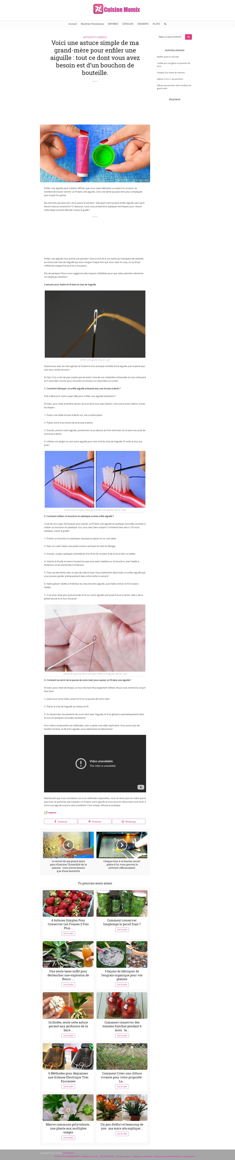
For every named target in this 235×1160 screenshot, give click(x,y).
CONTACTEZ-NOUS (107, 1156)
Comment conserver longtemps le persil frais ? (122, 922)
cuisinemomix (68, 1153)
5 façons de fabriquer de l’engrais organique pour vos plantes (122, 975)
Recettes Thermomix (92, 23)
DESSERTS (143, 23)
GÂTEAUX (127, 23)
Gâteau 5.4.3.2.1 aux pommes (170, 79)
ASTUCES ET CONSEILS (95, 37)
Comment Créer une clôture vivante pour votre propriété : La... (122, 1077)
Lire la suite (68, 933)
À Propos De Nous (123, 1156)
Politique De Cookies (89, 1156)
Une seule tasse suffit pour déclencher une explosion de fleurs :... (68, 975)
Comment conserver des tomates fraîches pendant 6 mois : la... (122, 1026)
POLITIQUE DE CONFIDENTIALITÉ (67, 1156)
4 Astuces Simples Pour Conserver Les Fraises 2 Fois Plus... (68, 924)
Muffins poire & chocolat (168, 56)
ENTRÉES (113, 23)
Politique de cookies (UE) (142, 1156)
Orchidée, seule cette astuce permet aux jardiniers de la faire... (68, 1026)
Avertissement (189, 1156)
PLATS (156, 23)
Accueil (72, 23)
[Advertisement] (95, 101)
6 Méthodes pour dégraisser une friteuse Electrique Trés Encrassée (68, 1077)
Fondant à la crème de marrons (171, 72)
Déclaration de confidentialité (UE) (168, 1156)
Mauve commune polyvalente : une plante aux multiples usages (68, 1128)
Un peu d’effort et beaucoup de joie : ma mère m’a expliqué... (122, 1126)
